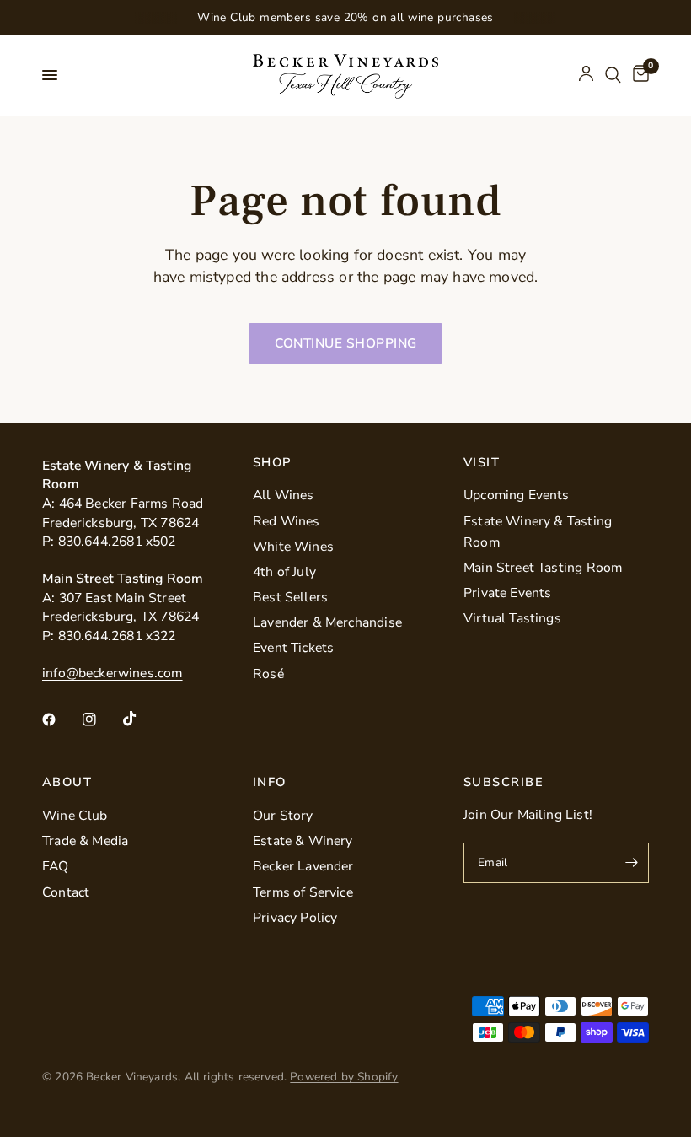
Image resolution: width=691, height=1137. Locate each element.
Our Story (283, 815)
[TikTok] (141, 718)
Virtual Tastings (512, 618)
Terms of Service (303, 892)
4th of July (284, 572)
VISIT (481, 462)
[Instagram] (101, 719)
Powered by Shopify (344, 1077)
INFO (270, 782)
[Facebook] (60, 719)
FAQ (55, 866)
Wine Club (75, 815)
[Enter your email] (632, 863)
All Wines (283, 495)
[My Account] (586, 75)
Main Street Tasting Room (542, 567)
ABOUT (67, 782)
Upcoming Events (516, 495)
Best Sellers (290, 597)
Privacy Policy (295, 917)
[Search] (613, 75)
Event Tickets (293, 648)
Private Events (507, 593)
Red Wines (286, 521)
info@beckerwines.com (112, 673)
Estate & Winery (303, 841)
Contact (65, 892)
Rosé (268, 674)
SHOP (272, 462)
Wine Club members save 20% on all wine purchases (345, 17)
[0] (638, 75)
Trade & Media (85, 841)
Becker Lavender (303, 866)
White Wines (293, 546)
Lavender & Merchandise (327, 622)
